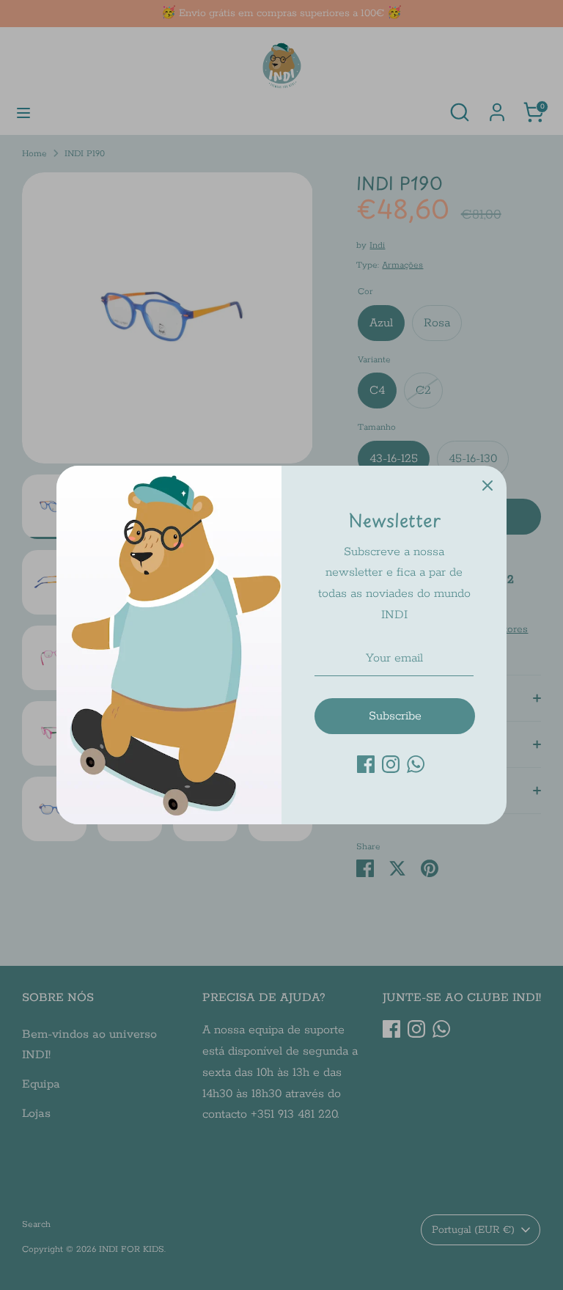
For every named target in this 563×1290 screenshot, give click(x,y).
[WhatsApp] (415, 764)
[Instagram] (391, 764)
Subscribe (395, 716)
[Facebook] (366, 764)
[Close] (487, 485)
